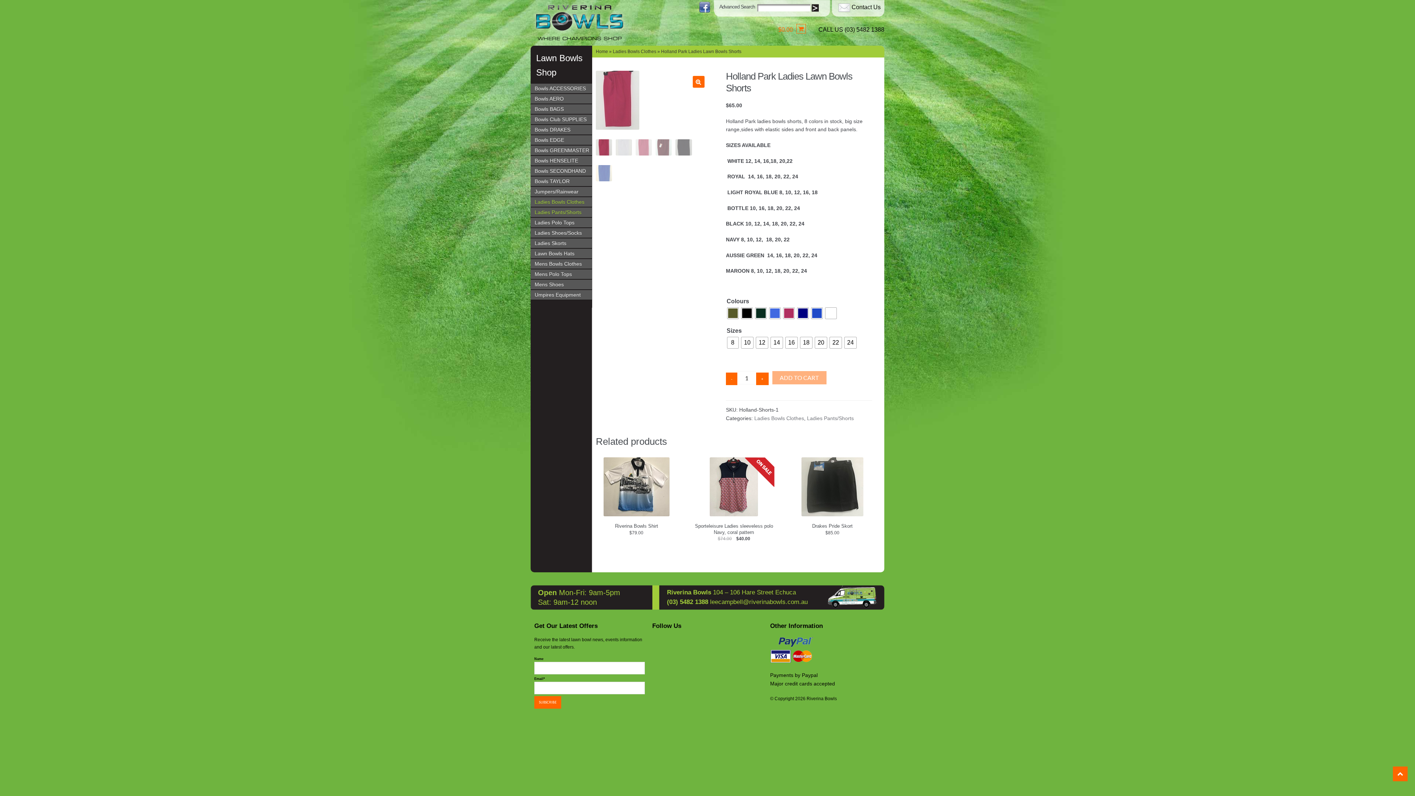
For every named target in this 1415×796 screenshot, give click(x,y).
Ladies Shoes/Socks (558, 233)
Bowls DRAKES (552, 130)
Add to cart (799, 377)
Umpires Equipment (558, 295)
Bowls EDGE (549, 140)
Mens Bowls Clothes (558, 264)
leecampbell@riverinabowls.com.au (759, 601)
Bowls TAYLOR (552, 181)
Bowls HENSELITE (556, 161)
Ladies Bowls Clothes (559, 202)
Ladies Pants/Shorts (558, 212)
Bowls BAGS (549, 109)
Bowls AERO (549, 99)
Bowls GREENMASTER (562, 150)
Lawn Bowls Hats (554, 253)
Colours (738, 301)
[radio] (732, 313)
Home (602, 51)
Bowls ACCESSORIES (560, 88)
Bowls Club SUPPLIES (561, 119)
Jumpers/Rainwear (557, 192)
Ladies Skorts (550, 243)
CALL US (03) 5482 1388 (851, 30)
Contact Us (866, 7)
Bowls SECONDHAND (560, 171)
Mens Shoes (549, 284)
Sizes (734, 331)
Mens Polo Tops (553, 274)
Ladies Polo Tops (554, 223)
